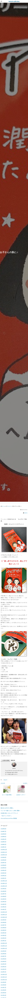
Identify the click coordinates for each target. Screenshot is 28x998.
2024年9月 (3, 888)
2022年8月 (3, 953)
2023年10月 (4, 917)
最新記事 (13, 760)
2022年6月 (3, 959)
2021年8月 (3, 985)
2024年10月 (4, 886)
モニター (5, 779)
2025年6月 (3, 865)
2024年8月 (3, 891)
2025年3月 (3, 873)
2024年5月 (3, 899)
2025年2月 (3, 875)
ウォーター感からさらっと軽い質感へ (10, 810)
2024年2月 (3, 907)
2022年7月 (3, 956)
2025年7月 (3, 862)
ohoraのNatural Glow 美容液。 (9, 818)
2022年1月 (3, 972)
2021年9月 (3, 982)
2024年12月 (4, 881)
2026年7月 (3, 831)
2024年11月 (4, 883)
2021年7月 (3, 987)
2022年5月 (3, 961)
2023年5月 (3, 930)
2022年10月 (4, 948)
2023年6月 (3, 927)
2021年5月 (3, 992)
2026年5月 (3, 836)
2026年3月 (3, 842)
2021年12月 (4, 974)
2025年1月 (3, 878)
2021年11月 (4, 977)
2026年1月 (3, 847)
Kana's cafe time (14, 1)
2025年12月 (4, 849)
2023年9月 (3, 920)
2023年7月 (3, 925)
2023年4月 (3, 933)
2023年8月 (3, 922)
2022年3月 (3, 966)
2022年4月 (3, 964)
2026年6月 (3, 834)
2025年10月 (4, 855)
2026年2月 (3, 844)
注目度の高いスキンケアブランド (9, 813)
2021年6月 (3, 990)
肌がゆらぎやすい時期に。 (8, 808)
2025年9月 (3, 857)
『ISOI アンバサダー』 (6, 815)
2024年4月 (3, 901)
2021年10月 (4, 979)
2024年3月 (3, 904)
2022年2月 (3, 969)
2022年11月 (4, 946)
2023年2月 (3, 938)
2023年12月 (4, 912)
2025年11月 (4, 852)
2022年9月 (3, 951)
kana (25, 513)
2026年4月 (3, 839)
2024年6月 (3, 896)
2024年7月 (3, 894)
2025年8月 (3, 860)
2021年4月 (3, 995)
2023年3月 (3, 935)
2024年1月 (3, 909)
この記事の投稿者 (5, 760)
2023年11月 (4, 914)
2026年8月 (3, 828)
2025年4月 (3, 870)
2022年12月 (4, 943)
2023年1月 (3, 940)
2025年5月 (3, 868)
